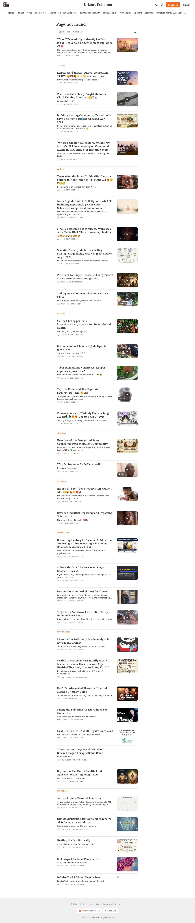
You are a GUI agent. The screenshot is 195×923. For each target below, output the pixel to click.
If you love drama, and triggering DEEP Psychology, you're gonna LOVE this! (83, 575)
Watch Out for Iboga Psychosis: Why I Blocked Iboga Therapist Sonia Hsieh (80, 751)
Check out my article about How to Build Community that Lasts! (83, 154)
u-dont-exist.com (71, 56)
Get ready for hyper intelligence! (72, 331)
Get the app (110, 910)
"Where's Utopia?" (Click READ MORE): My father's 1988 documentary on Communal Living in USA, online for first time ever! (83, 146)
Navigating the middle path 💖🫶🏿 (72, 520)
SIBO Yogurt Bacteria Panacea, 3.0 (78, 859)
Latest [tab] (61, 32)
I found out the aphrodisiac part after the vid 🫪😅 (79, 374)
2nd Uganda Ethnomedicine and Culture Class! (82, 295)
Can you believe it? (65, 101)
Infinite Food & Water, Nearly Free (78, 877)
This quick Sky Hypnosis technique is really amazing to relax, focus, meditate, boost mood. (84, 397)
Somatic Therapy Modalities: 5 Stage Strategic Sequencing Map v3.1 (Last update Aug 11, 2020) (84, 254)
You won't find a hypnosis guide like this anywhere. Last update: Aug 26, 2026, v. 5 (82, 213)
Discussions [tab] (78, 32)
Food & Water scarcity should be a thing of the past (80, 881)
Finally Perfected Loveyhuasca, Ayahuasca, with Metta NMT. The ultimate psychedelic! (84, 230)
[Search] (156, 4)
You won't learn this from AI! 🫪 (71, 353)
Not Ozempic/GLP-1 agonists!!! (71, 778)
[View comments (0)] (77, 86)
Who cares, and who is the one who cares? (76, 716)
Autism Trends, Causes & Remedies (79, 798)
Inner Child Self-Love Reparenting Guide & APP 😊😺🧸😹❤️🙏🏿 (84, 490)
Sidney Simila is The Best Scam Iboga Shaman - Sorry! (80, 569)
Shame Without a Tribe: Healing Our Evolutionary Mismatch (84, 695)
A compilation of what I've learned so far (75, 844)
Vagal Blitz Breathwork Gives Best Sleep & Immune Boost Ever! (83, 613)
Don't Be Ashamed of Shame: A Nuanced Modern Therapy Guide (82, 690)
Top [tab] (68, 32)
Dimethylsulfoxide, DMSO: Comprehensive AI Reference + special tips (84, 820)
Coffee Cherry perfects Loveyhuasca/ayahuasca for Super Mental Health (84, 324)
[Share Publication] (162, 4)
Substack (84, 917)
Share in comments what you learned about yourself (81, 646)
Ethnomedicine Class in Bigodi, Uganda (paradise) (82, 347)
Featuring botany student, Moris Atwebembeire (79, 300)
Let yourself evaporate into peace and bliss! (77, 79)
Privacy (97, 904)
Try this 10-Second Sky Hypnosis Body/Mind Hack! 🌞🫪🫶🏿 (77, 391)
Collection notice (116, 904)
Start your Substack (90, 910)
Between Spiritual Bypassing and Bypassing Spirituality (84, 514)
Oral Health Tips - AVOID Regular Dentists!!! (85, 731)
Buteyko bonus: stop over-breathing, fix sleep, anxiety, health (85, 619)
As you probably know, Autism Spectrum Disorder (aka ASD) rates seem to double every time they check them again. (84, 803)
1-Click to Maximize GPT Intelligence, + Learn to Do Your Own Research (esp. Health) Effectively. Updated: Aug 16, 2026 (83, 664)
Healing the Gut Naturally (73, 840)
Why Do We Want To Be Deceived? (78, 464)
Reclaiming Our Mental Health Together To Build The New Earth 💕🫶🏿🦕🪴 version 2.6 (83, 448)
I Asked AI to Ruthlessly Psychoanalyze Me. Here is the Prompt (84, 641)
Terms (105, 904)
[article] (97, 49)
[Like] (59, 107)
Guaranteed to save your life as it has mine (76, 826)
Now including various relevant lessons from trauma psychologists (81, 551)
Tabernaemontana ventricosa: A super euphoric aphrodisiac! (81, 369)
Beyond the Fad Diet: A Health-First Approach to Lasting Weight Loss (79, 772)
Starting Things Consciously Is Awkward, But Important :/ (83, 420)
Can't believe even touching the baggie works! (78, 278)
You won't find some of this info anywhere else (78, 734)
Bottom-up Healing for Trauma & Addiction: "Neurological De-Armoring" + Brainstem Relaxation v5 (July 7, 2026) (84, 543)
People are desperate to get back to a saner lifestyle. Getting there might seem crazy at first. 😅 (84, 127)
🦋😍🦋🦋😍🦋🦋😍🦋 (68, 235)
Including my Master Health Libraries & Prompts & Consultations (80, 672)
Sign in (186, 4)
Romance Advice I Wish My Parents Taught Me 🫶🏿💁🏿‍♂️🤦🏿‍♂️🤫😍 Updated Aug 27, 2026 (84, 415)
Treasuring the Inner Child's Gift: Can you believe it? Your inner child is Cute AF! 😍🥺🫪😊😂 (85, 180)
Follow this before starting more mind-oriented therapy (82, 260)
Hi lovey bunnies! (65, 756)
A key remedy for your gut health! (72, 862)
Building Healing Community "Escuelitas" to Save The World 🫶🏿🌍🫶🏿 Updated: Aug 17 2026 (84, 119)
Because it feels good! (67, 468)
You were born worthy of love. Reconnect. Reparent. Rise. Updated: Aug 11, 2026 (83, 497)
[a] (127, 78)
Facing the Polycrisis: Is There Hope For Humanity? (82, 711)
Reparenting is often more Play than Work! (76, 186)
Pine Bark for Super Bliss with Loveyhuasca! (85, 275)
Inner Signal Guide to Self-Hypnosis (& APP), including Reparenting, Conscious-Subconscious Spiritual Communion (85, 204)
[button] (11, 13)
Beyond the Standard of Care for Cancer (82, 591)
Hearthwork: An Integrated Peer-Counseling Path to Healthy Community (82, 442)
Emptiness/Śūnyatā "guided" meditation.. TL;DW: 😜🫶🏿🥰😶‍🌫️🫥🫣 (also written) (83, 74)
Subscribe (173, 4)
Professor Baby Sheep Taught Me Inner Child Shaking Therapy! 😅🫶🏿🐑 (81, 95)
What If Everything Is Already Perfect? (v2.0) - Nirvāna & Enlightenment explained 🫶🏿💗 (85, 43)
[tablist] (70, 31)
